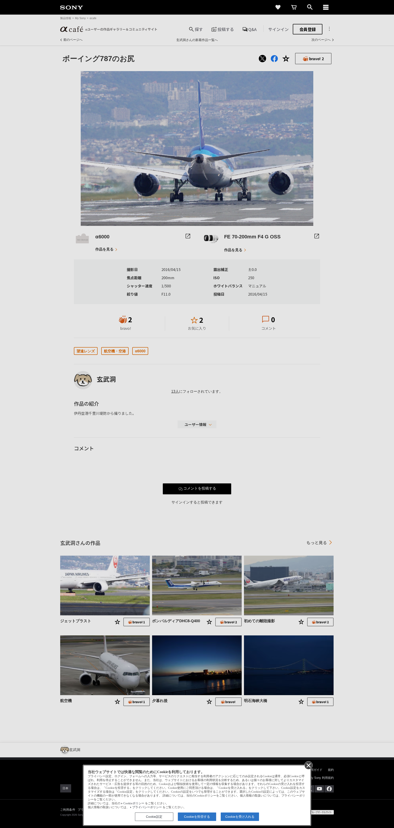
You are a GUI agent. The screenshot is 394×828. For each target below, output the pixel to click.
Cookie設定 (154, 816)
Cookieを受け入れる (239, 816)
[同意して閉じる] (308, 765)
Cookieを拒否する (197, 816)
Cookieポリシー (133, 803)
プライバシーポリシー (147, 807)
